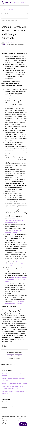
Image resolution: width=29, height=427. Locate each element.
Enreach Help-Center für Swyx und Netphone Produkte (13, 8)
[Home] (6, 3)
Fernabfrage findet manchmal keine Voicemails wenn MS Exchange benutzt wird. (16, 279)
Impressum (13, 416)
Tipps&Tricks (12, 9)
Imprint (13, 418)
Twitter (5, 346)
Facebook (2, 346)
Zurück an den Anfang (7, 364)
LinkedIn (7, 346)
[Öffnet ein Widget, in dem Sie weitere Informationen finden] (23, 424)
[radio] (10, 355)
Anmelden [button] (16, 2)
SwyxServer (4, 9)
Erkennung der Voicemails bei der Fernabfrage (14, 383)
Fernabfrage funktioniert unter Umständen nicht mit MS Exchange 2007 (16, 264)
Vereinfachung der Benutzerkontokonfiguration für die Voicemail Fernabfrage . (14, 220)
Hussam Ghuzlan (10, 42)
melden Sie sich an (8, 406)
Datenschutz (19, 416)
